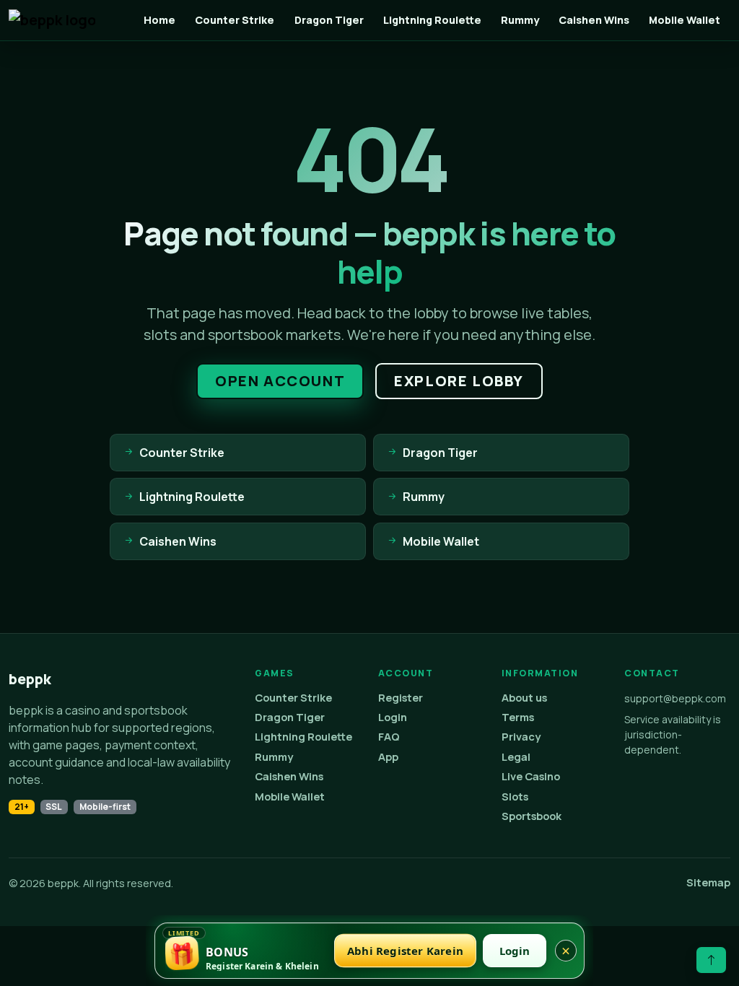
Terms (518, 717)
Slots (515, 796)
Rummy (520, 20)
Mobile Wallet (684, 20)
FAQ (389, 736)
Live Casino (531, 776)
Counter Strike (234, 20)
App (388, 757)
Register (400, 697)
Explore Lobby (459, 381)
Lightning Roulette (432, 20)
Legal (516, 757)
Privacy (521, 736)
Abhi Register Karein (405, 950)
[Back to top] (711, 960)
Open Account (280, 381)
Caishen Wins (594, 20)
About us (524, 697)
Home (159, 20)
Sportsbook (531, 816)
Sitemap (708, 882)
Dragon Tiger (329, 20)
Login (392, 717)
